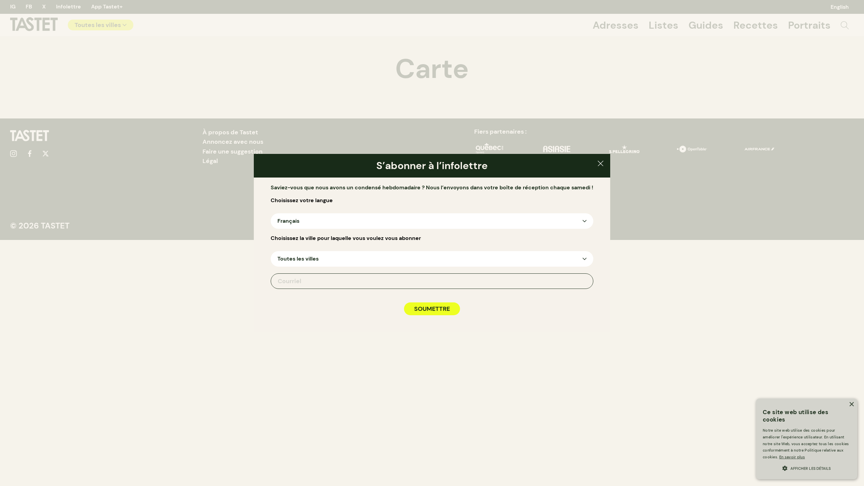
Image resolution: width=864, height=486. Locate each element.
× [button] (851, 404)
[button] (806, 467)
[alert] (806, 439)
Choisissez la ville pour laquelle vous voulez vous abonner (346, 238)
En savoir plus (792, 457)
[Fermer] (600, 164)
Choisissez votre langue (302, 200)
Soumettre (432, 309)
